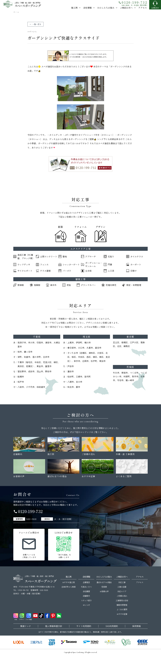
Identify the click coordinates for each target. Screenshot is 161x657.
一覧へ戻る (36, 24)
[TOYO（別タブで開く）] (90, 642)
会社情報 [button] (87, 7)
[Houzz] (59, 615)
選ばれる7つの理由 (104, 582)
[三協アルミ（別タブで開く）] (36, 642)
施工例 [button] (74, 7)
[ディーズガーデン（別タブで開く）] (110, 642)
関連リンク (25, 626)
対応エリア (121, 591)
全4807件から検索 (68, 586)
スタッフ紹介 (86, 600)
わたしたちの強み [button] (105, 7)
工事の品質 (121, 586)
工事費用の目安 (122, 600)
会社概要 (86, 591)
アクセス (142, 7)
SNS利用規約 (111, 626)
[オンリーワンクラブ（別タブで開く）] (126, 642)
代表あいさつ (86, 586)
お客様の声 (104, 591)
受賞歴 (104, 586)
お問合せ (155, 7)
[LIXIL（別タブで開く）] (18, 642)
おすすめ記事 (122, 614)
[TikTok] (41, 615)
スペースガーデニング (27, 5)
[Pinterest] (53, 615)
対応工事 (121, 582)
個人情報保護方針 (53, 626)
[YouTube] (35, 615)
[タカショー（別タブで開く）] (69, 642)
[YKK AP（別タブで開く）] (52, 642)
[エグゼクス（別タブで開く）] (142, 642)
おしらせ (86, 604)
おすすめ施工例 (68, 582)
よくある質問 (122, 609)
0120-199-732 (132, 2)
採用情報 (136, 626)
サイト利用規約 (83, 626)
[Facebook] (47, 615)
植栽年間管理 (122, 604)
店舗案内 (86, 595)
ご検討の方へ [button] (126, 7)
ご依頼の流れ (122, 595)
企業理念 (86, 582)
